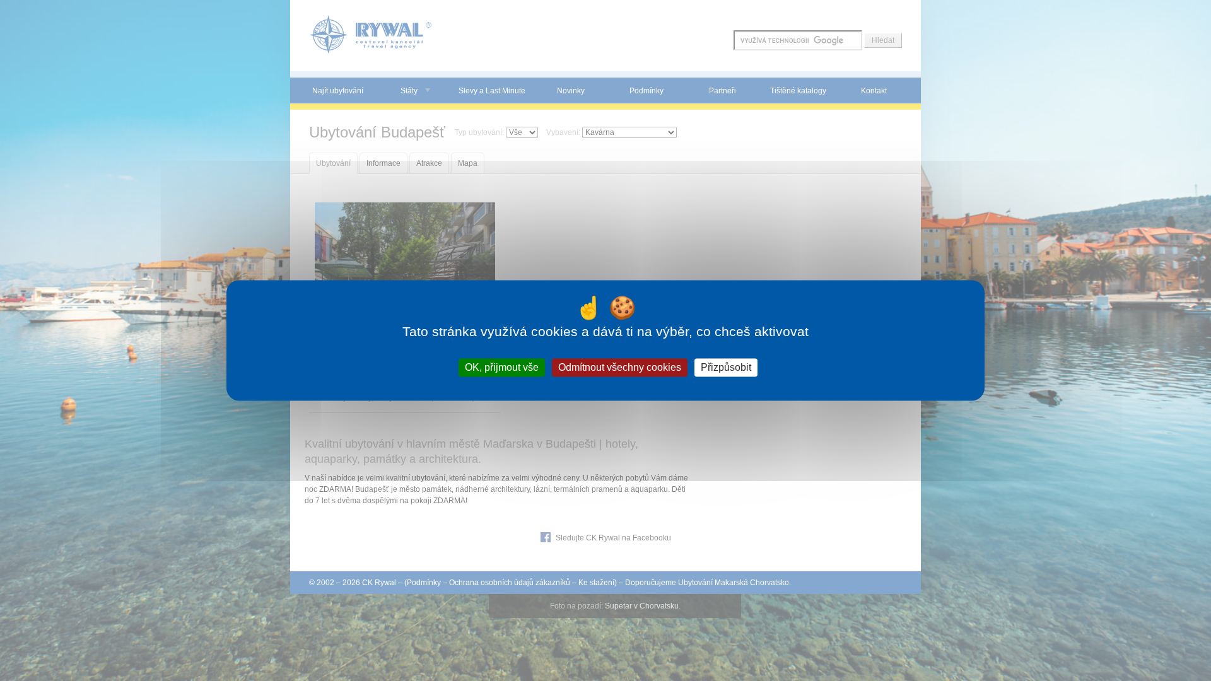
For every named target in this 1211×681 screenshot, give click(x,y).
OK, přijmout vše (502, 367)
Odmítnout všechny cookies (619, 367)
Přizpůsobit (726, 367)
